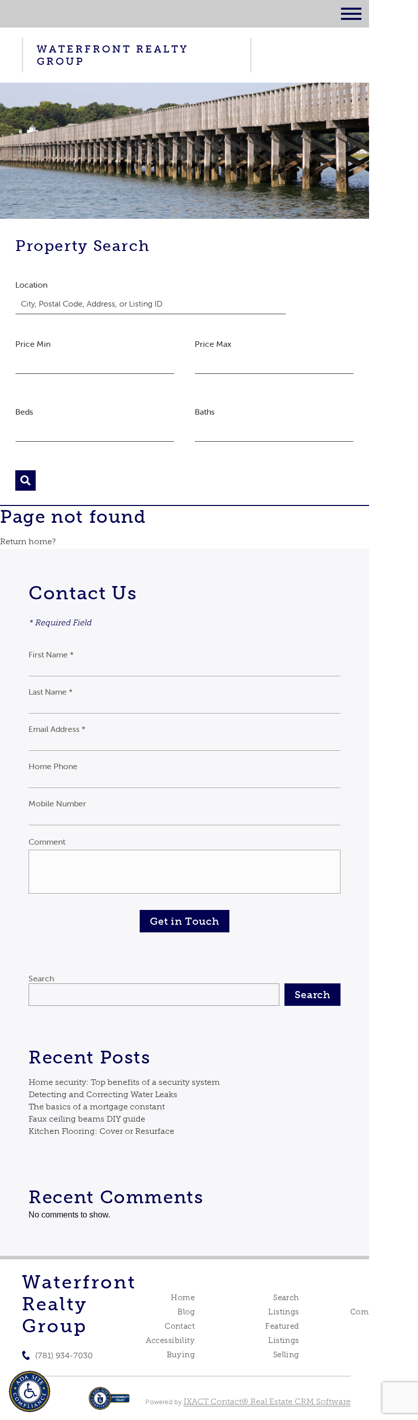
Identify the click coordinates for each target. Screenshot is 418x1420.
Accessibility (170, 1340)
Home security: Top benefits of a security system (124, 1082)
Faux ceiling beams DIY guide (87, 1119)
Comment (47, 841)
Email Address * (57, 729)
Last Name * (51, 692)
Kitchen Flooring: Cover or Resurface (101, 1131)
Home (183, 1297)
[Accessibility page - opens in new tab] (109, 1403)
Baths (205, 412)
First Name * (51, 654)
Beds (24, 412)
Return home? (28, 541)
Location (31, 285)
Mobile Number (57, 803)
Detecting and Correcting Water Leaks (103, 1094)
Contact (180, 1326)
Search (41, 978)
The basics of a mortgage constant (97, 1106)
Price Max (213, 344)
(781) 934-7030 (64, 1355)
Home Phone (53, 766)
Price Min (32, 344)
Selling (286, 1354)
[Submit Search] (25, 480)
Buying (181, 1354)
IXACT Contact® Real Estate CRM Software (267, 1401)
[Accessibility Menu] (30, 1391)
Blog (186, 1311)
